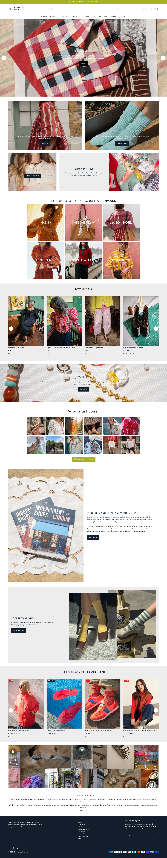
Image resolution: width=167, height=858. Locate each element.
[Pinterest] (13, 848)
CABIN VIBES (122, 143)
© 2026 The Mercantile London (18, 852)
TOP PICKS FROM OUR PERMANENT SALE (83, 672)
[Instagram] (17, 848)
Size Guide (81, 831)
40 (133, 354)
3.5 (86, 737)
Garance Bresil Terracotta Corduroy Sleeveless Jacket (140, 730)
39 (131, 354)
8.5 (88, 737)
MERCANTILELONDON (85, 459)
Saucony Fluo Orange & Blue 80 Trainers (98, 730)
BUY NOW (93, 537)
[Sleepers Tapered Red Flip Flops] (64, 704)
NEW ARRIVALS (83, 289)
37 (126, 354)
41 (135, 354)
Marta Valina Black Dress (16, 347)
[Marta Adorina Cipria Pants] (102, 321)
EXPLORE (83, 65)
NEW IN (45, 143)
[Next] (163, 57)
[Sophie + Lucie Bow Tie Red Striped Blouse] (64, 321)
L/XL (89, 354)
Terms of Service (83, 836)
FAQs (79, 838)
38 (128, 354)
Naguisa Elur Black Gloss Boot (133, 347)
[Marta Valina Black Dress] (26, 321)
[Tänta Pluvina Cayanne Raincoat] (26, 704)
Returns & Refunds (83, 829)
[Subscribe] (156, 835)
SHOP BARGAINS (32, 176)
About (80, 822)
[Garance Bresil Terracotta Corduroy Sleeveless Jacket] (141, 704)
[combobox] (83, 9)
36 (124, 354)
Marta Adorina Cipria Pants (94, 347)
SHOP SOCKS (18, 630)
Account (149, 9)
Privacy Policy (82, 834)
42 (8, 737)
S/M (86, 354)
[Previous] (3, 57)
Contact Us (81, 824)
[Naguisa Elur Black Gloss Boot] (141, 321)
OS (9, 354)
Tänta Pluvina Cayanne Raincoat (18, 730)
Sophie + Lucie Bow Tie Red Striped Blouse (61, 347)
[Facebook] (10, 848)
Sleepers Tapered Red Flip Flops (57, 730)
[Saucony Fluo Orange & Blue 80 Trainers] (102, 704)
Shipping (80, 827)
